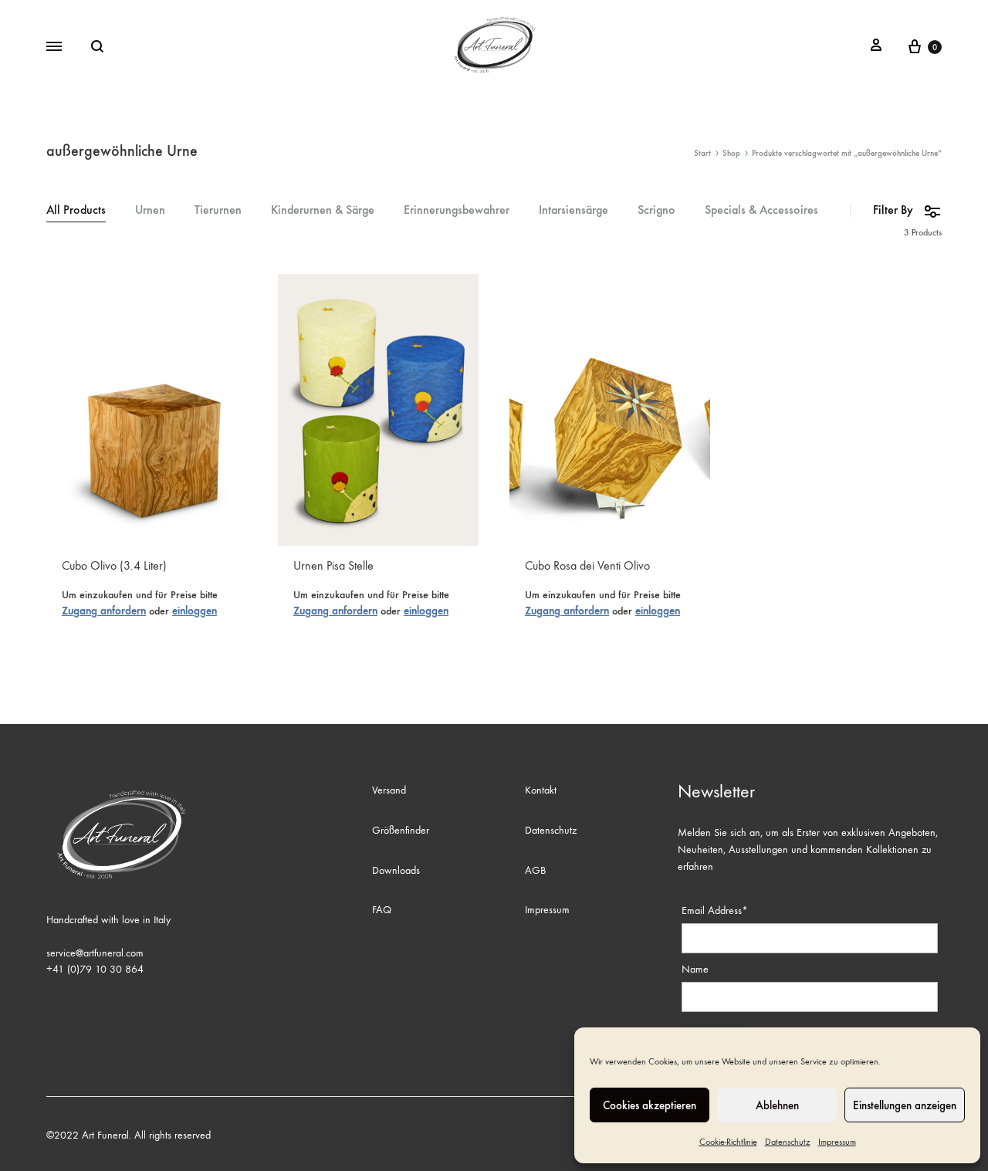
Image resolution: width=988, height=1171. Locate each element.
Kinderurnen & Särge (322, 210)
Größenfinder (400, 830)
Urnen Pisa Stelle (333, 565)
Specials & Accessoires (761, 210)
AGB (535, 870)
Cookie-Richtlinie (728, 1141)
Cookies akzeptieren (649, 1105)
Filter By (893, 209)
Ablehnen (777, 1105)
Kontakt (541, 790)
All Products (76, 210)
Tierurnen (218, 210)
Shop (731, 153)
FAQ (381, 909)
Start (702, 153)
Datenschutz (787, 1141)
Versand (389, 790)
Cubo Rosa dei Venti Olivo (587, 565)
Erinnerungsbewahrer (456, 210)
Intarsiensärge (573, 210)
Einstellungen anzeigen (904, 1105)
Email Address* (715, 910)
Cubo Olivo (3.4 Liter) (114, 565)
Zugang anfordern (104, 611)
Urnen (150, 210)
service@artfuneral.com (95, 952)
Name (695, 969)
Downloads (396, 870)
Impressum (837, 1141)
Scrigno (656, 210)
